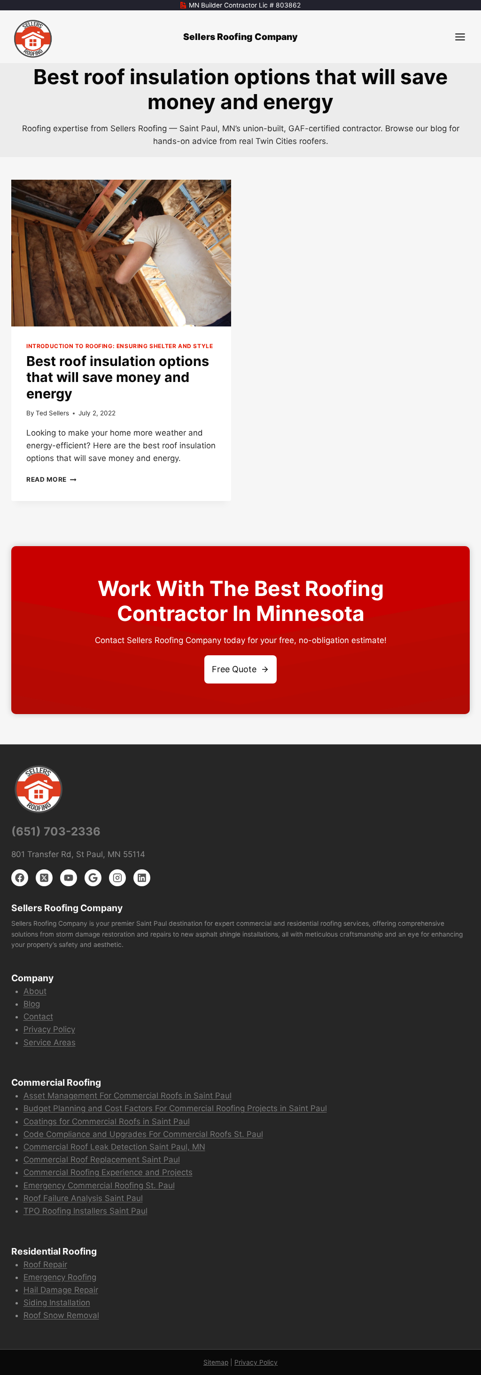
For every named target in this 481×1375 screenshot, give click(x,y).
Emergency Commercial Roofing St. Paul (99, 1185)
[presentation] (121, 253)
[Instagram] (117, 877)
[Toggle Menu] (460, 37)
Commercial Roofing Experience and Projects (108, 1172)
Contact (38, 1016)
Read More (51, 479)
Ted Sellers (52, 413)
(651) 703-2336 (56, 831)
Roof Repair (45, 1264)
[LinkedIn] (141, 877)
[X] (44, 877)
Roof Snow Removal (61, 1315)
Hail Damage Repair (60, 1290)
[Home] (33, 38)
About (35, 991)
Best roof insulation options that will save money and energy (117, 377)
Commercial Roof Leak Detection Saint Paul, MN (114, 1147)
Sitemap (215, 1362)
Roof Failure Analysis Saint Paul (83, 1198)
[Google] (93, 877)
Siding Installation (56, 1302)
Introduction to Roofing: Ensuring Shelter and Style (119, 346)
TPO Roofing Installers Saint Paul (85, 1211)
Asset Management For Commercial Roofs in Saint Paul (127, 1095)
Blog (31, 1004)
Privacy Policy (49, 1029)
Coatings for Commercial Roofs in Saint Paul (106, 1121)
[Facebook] (19, 877)
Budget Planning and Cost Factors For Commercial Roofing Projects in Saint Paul (175, 1108)
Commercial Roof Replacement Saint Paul (101, 1159)
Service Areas (49, 1042)
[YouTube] (68, 877)
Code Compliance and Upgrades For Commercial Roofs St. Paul (143, 1134)
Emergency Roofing (59, 1277)
